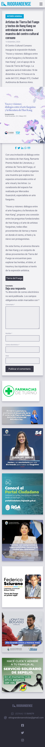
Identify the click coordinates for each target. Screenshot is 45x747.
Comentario (10, 304)
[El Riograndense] (16, 4)
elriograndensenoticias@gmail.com (26, 717)
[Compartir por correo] (29, 148)
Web (7, 356)
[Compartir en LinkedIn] (22, 148)
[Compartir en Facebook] (15, 148)
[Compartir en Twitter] (19, 148)
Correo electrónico (13, 345)
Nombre (9, 333)
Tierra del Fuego (14, 278)
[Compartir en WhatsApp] (25, 148)
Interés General (14, 16)
